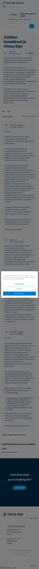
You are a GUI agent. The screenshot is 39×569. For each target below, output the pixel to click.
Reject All (19, 288)
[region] (19, 284)
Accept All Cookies (19, 293)
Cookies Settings (19, 284)
